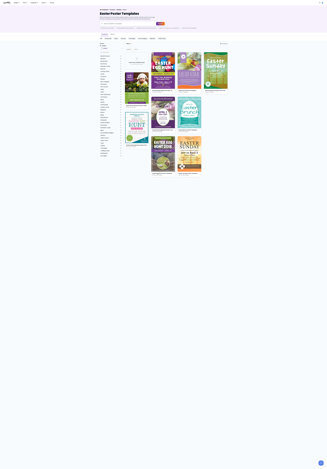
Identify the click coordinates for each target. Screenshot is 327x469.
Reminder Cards (105, 128)
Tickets (102, 145)
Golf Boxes (103, 97)
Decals (102, 79)
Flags (102, 89)
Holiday (119, 10)
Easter (105, 48)
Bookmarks (104, 61)
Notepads (103, 120)
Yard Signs (132, 38)
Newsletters (104, 117)
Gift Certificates (105, 94)
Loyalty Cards (104, 107)
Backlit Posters (105, 56)
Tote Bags (103, 148)
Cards (102, 74)
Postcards (108, 38)
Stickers (102, 135)
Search (160, 24)
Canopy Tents (104, 71)
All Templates (104, 10)
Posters (112, 10)
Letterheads (104, 105)
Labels (102, 102)
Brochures (103, 64)
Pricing (52, 3)
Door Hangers (142, 38)
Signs (102, 130)
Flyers (116, 38)
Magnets (103, 110)
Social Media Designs (107, 133)
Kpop (102, 99)
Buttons (102, 69)
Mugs (102, 115)
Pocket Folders (105, 122)
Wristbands (104, 153)
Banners (152, 38)
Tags (102, 143)
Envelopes (103, 84)
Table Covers (104, 138)
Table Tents (162, 38)
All (101, 38)
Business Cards (105, 66)
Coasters (103, 76)
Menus (102, 112)
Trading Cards (105, 151)
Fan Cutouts (104, 87)
